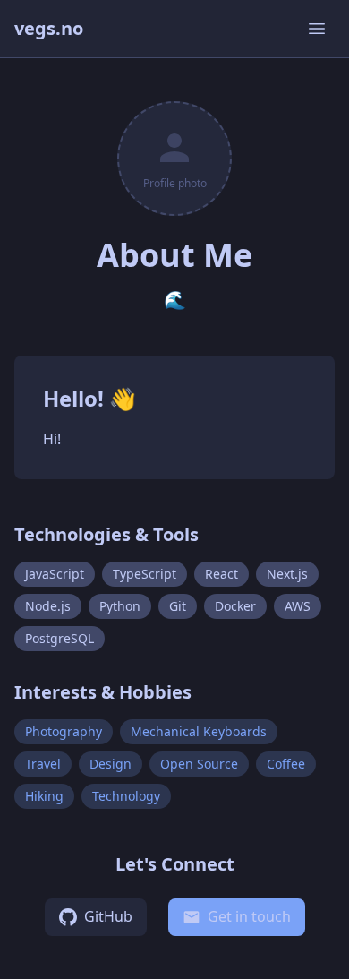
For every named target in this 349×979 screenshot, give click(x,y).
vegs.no (48, 28)
